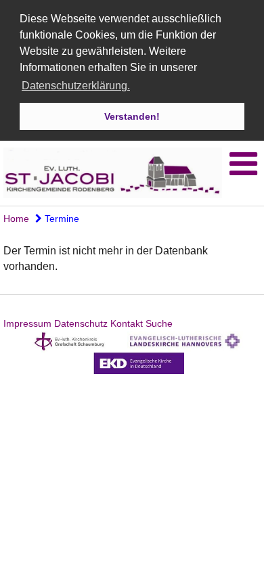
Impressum (27, 323)
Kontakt (126, 323)
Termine (60, 218)
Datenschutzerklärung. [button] (76, 85)
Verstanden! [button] (132, 116)
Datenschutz (81, 323)
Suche (159, 323)
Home (16, 218)
